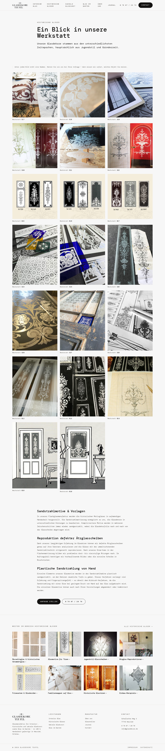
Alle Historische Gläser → (138, 626)
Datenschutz (147, 747)
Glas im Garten (87, 5)
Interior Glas (37, 5)
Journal (112, 5)
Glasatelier (90, 722)
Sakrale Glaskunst (70, 5)
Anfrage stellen (48, 602)
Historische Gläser (53, 5)
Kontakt (146, 5)
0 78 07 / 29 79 (128, 5)
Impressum (133, 747)
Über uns (100, 5)
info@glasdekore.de (129, 729)
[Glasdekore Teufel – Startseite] (20, 5)
